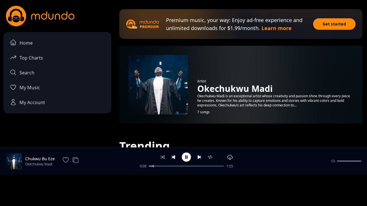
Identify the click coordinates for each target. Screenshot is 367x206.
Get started (334, 24)
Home (26, 43)
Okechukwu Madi (38, 164)
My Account (32, 102)
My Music (29, 87)
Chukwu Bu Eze (40, 158)
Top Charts (31, 58)
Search (26, 73)
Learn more (276, 28)
